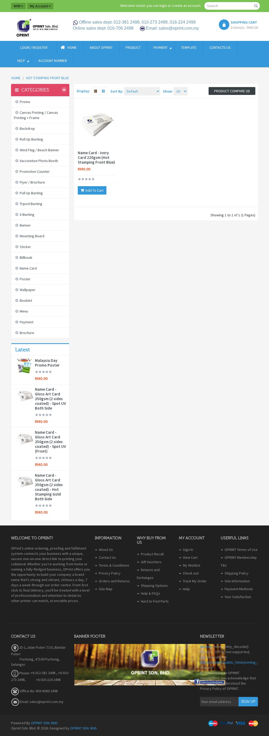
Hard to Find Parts (155, 601)
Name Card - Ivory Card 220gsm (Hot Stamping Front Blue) (96, 158)
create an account (186, 5)
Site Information (237, 581)
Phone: (24, 673)
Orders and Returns (114, 581)
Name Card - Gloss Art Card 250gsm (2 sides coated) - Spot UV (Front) (50, 442)
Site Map (105, 589)
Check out (191, 573)
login (163, 5)
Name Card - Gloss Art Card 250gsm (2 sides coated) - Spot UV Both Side (50, 399)
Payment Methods (239, 589)
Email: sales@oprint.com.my (41, 701)
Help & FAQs (150, 593)
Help (186, 589)
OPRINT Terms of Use (241, 549)
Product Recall (152, 554)
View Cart (190, 557)
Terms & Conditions (114, 565)
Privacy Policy (110, 573)
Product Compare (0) (232, 91)
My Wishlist (191, 565)
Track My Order (195, 581)
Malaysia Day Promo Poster (47, 363)
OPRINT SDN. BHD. (44, 723)
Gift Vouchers (151, 562)
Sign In (188, 549)
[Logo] (37, 26)
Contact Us (107, 557)
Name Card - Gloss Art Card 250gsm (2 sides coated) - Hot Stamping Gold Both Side (49, 487)
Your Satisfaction (238, 596)
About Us (106, 549)
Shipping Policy (237, 573)
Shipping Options (154, 585)
